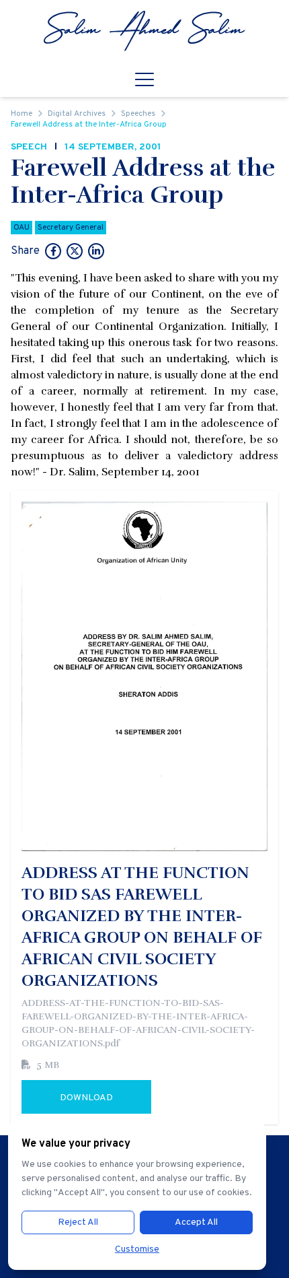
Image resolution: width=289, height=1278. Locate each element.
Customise (137, 1249)
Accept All (196, 1222)
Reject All (78, 1222)
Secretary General (71, 227)
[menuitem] (144, 31)
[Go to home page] (144, 31)
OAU (21, 227)
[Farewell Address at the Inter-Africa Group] (53, 252)
